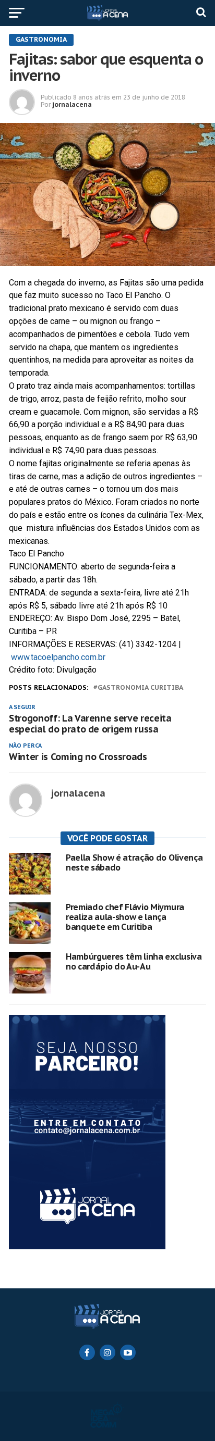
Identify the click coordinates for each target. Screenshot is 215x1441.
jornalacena (72, 104)
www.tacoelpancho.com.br (58, 657)
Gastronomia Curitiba (140, 688)
